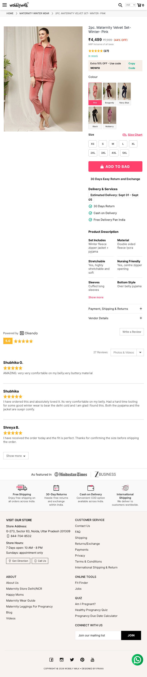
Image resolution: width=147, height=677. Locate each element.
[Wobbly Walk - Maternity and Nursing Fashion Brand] (19, 5)
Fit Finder (81, 583)
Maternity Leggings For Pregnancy (29, 606)
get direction (19, 560)
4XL (114, 152)
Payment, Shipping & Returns (108, 309)
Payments (81, 549)
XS (92, 143)
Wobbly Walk (72, 668)
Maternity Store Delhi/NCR (24, 588)
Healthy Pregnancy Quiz (91, 610)
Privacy (80, 555)
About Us (12, 583)
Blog (9, 612)
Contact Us (82, 526)
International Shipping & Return (96, 567)
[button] (98, 51)
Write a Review (131, 331)
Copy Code (131, 65)
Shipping (81, 538)
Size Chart (135, 135)
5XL (124, 152)
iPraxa (100, 668)
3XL (103, 152)
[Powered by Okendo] (20, 333)
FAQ (77, 532)
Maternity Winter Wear (34, 13)
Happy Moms (15, 594)
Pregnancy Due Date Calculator (96, 616)
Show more (95, 297)
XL (133, 143)
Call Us (41, 560)
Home (10, 13)
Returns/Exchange (87, 543)
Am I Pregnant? (85, 604)
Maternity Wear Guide (20, 600)
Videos (11, 618)
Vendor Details (98, 318)
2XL (93, 152)
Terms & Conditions (88, 561)
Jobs (78, 588)
